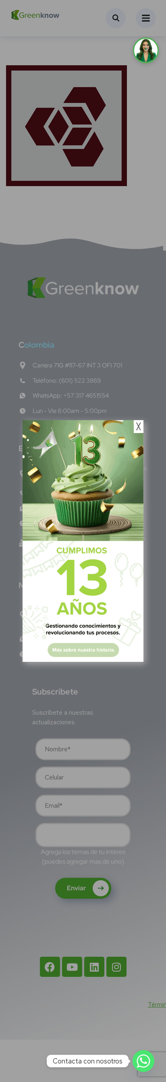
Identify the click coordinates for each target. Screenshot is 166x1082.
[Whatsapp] (143, 1061)
